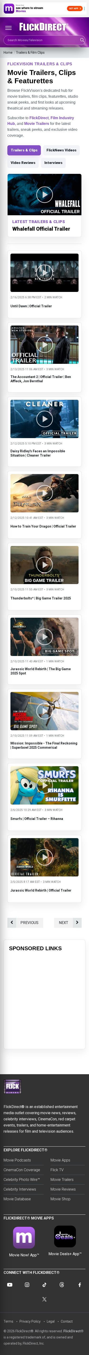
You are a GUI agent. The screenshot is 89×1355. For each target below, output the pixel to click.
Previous (29, 922)
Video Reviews (23, 163)
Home (8, 52)
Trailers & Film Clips (30, 52)
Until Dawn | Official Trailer (31, 306)
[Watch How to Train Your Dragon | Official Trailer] (44, 477)
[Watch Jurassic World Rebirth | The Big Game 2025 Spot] (44, 620)
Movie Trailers (36, 124)
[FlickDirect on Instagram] (27, 1284)
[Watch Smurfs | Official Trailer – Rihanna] (44, 769)
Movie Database (17, 1199)
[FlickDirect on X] (44, 1299)
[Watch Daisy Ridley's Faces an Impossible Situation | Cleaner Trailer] (44, 402)
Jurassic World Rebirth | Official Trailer (40, 890)
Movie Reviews (63, 1189)
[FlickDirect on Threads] (62, 1284)
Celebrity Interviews (20, 1189)
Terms (8, 1321)
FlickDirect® (73, 1331)
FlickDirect (39, 118)
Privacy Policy (30, 1321)
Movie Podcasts (17, 1160)
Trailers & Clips (24, 150)
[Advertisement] (44, 999)
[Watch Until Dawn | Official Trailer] (44, 256)
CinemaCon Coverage (22, 1170)
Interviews (53, 163)
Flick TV (57, 1170)
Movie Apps (60, 1160)
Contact (67, 1321)
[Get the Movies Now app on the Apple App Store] (44, 8)
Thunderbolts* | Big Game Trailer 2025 (40, 598)
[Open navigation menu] (8, 27)
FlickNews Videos (61, 150)
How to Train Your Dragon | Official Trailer (43, 526)
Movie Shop (60, 1199)
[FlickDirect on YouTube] (9, 1284)
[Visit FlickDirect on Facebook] (79, 1284)
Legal (51, 1321)
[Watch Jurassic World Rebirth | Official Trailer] (44, 841)
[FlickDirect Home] (44, 27)
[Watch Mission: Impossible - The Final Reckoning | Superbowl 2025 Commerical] (44, 695)
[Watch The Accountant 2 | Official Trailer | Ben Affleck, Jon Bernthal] (44, 328)
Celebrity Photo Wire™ (22, 1179)
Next (63, 922)
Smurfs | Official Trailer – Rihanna (36, 819)
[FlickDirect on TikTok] (44, 1284)
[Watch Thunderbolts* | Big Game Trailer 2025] (44, 549)
